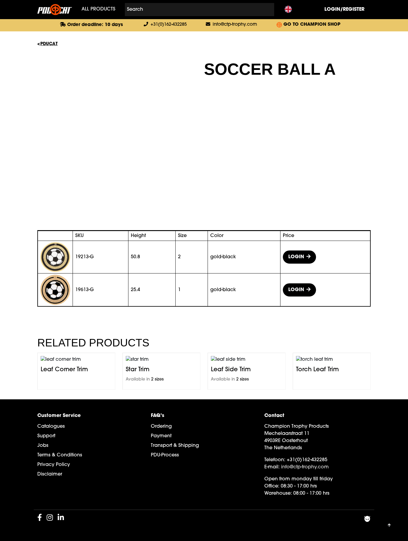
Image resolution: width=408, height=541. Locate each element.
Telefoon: (274, 460)
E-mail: (272, 467)
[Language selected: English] (288, 9)
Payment (161, 436)
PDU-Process (165, 455)
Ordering (161, 426)
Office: (271, 486)
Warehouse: (278, 493)
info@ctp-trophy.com (235, 24)
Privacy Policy (53, 464)
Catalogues (51, 426)
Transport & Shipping (175, 445)
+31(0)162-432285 (169, 24)
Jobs (42, 445)
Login (296, 257)
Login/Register (344, 9)
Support (46, 436)
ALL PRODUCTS (98, 9)
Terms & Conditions (59, 455)
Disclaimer (49, 474)
